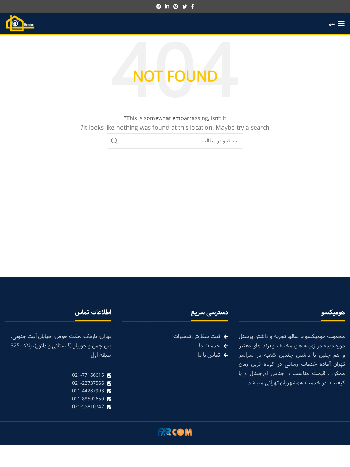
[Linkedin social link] (167, 6)
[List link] (58, 375)
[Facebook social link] (192, 6)
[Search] (114, 141)
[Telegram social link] (158, 6)
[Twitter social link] (184, 6)
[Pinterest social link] (175, 6)
